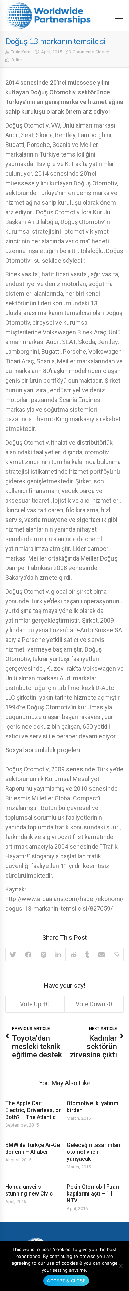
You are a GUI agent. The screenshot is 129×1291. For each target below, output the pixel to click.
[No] (120, 1265)
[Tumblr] (87, 954)
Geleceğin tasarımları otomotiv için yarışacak (93, 1152)
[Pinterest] (43, 954)
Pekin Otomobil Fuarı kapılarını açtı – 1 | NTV (93, 1193)
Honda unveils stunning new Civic (29, 1190)
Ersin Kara (20, 51)
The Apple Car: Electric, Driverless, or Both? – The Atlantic (33, 1110)
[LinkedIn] (58, 954)
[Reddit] (73, 954)
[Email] (101, 954)
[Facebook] (28, 954)
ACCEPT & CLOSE (66, 1280)
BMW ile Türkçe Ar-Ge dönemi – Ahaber (32, 1148)
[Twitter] (13, 954)
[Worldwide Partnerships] (48, 16)
